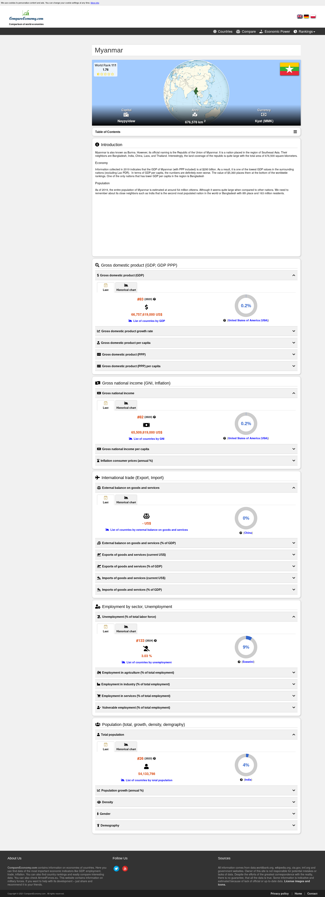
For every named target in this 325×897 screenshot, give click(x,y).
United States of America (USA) (248, 320)
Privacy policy (280, 893)
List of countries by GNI (148, 439)
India (248, 779)
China (248, 533)
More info (95, 2)
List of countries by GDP (149, 321)
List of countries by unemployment (149, 662)
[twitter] (116, 870)
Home (298, 893)
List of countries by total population (148, 780)
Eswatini (248, 661)
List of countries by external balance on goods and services (149, 530)
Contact (312, 893)
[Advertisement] (52, 100)
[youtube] (124, 870)
